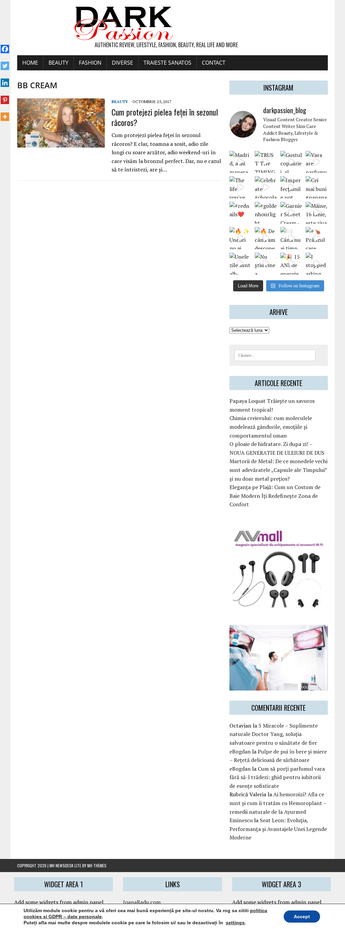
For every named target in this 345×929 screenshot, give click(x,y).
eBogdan (240, 751)
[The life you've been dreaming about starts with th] (240, 187)
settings (235, 922)
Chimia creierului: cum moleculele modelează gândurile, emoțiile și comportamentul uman (270, 426)
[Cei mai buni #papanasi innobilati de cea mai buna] (316, 187)
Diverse (122, 62)
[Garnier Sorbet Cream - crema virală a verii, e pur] (291, 213)
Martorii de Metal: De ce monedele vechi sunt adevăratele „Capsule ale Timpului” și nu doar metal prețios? (278, 469)
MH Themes (96, 865)
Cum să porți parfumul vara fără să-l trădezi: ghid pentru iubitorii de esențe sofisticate (277, 777)
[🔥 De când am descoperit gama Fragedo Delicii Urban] (266, 238)
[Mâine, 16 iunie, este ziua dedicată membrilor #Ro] (316, 213)
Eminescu (241, 820)
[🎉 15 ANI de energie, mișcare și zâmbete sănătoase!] (291, 264)
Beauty (58, 62)
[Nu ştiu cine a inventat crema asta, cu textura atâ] (266, 264)
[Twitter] (5, 62)
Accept (302, 916)
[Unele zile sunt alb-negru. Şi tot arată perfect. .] (240, 264)
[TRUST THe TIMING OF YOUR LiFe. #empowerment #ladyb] (266, 162)
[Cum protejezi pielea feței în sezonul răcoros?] (61, 143)
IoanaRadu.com (142, 902)
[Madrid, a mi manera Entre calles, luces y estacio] (240, 162)
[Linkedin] (5, 79)
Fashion (90, 62)
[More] (5, 113)
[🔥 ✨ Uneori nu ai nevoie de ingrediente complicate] (240, 238)
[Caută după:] (275, 354)
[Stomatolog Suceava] (278, 686)
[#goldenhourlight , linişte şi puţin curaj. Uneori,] (266, 213)
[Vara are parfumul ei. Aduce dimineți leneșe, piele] (316, 162)
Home (30, 62)
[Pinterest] (5, 96)
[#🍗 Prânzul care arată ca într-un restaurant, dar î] (316, 238)
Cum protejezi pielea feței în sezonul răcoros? (165, 117)
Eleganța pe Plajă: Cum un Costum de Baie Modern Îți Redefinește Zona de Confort (274, 495)
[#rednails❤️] (240, 213)
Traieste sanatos (167, 62)
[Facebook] (5, 45)
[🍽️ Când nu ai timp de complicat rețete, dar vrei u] (291, 238)
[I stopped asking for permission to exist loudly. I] (316, 264)
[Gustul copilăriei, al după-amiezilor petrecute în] (291, 162)
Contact (213, 62)
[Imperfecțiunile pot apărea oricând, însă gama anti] (291, 187)
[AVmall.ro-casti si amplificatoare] (278, 605)
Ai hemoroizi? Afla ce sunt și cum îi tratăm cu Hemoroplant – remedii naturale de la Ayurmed (277, 803)
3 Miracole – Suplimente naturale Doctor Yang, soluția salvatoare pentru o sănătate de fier (273, 734)
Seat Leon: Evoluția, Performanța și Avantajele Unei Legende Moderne (278, 828)
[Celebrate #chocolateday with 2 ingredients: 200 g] (266, 187)
